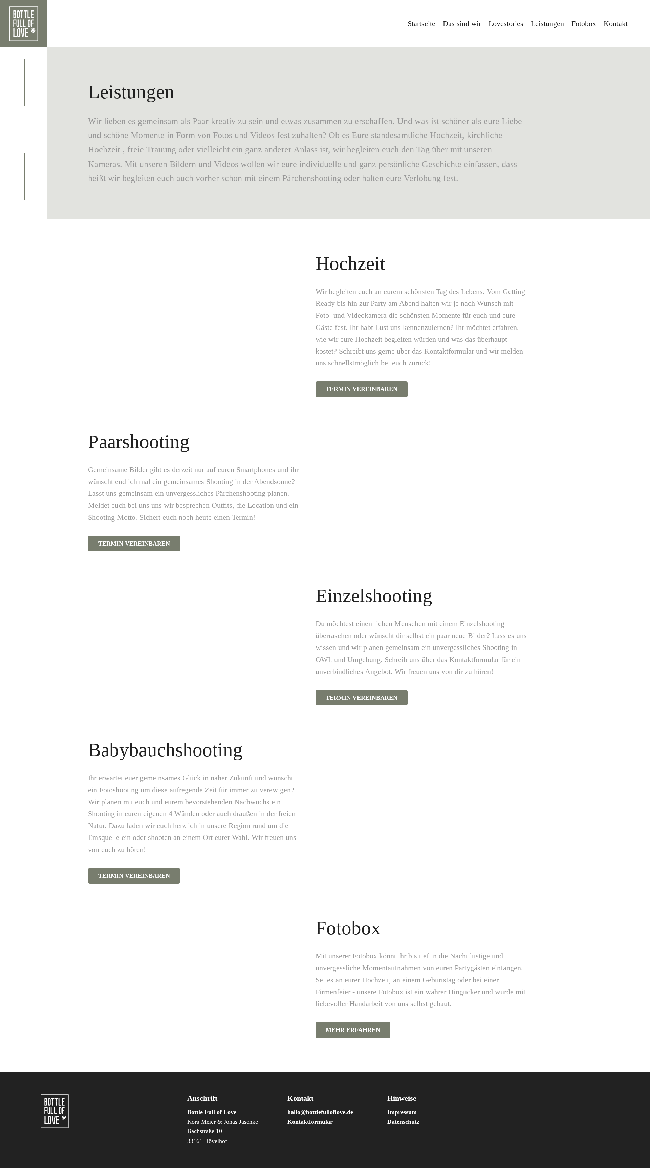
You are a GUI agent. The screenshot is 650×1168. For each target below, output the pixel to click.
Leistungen (547, 23)
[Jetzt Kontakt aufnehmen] (23, 136)
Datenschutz (403, 1121)
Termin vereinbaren (361, 389)
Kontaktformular (310, 1121)
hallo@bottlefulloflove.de (320, 1112)
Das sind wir (462, 23)
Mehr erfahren (353, 1029)
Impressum (402, 1112)
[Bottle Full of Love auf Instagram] (23, 122)
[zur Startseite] (23, 23)
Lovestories (506, 23)
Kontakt (616, 23)
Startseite (421, 23)
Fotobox (583, 23)
